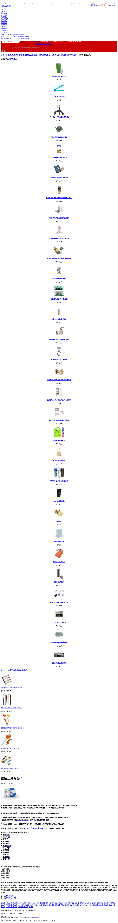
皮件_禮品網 (50, 903)
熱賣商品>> (12, 59)
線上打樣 (4, 21)
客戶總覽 (4, 23)
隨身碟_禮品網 (74, 905)
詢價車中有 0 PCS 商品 (43, 44)
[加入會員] (101, 5)
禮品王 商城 (5, 903)
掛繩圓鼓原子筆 (10, 748)
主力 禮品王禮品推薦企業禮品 (15, 36)
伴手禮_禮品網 (23, 907)
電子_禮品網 (31, 903)
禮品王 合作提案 (11, 898)
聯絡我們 (4, 13)
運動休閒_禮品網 (90, 903)
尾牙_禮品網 (94, 905)
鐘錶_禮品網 (68, 903)
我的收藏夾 (4, 30)
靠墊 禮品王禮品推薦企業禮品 (12, 34)
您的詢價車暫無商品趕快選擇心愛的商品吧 (26, 48)
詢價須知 (4, 17)
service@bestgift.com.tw (33, 917)
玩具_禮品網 (34, 905)
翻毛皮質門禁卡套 (59, 562)
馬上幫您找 (4, 19)
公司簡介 (4, 11)
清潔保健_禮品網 (11, 905)
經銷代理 (4, 28)
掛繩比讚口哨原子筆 (11, 728)
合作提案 (4, 26)
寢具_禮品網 (23, 905)
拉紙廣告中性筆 (10, 768)
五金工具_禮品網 (78, 903)
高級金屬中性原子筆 (11, 687)
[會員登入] (94, 5)
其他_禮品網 (65, 905)
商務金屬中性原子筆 (11, 708)
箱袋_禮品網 (59, 903)
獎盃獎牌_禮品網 (54, 905)
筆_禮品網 (14, 903)
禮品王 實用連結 (11, 896)
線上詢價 (4, 15)
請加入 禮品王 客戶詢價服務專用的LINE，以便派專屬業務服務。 (62, 41)
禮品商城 (112, 5)
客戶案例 (4, 25)
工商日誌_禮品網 (11, 907)
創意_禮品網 (84, 905)
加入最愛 (4, 32)
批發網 (31, 907)
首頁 (2, 9)
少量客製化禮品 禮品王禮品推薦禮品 (15, 38)
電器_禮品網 (41, 903)
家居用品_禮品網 (102, 903)
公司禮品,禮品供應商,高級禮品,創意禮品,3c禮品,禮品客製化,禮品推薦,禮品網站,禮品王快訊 (41, 55)
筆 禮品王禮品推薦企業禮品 (14, 670)
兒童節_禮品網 (103, 905)
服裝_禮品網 (43, 905)
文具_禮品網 (22, 903)
